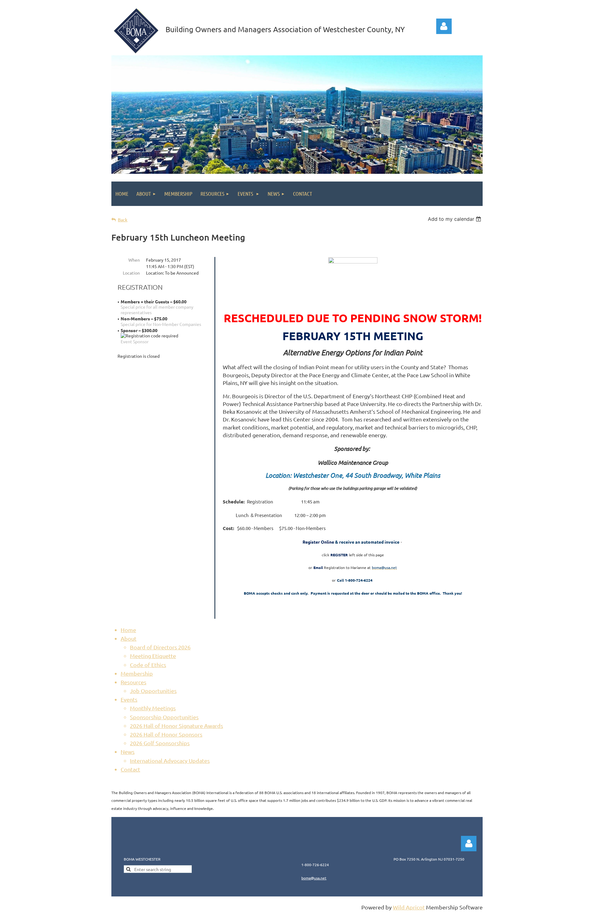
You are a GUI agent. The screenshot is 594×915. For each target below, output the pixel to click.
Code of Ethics (148, 664)
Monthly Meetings (153, 708)
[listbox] (455, 219)
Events (129, 699)
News (128, 751)
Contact (130, 769)
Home (128, 629)
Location (131, 273)
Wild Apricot (409, 907)
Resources (133, 682)
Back (122, 220)
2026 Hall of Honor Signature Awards (176, 725)
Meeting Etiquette (153, 655)
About (128, 638)
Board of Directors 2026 (160, 647)
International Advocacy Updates (170, 760)
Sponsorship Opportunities (164, 717)
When (134, 260)
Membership (137, 673)
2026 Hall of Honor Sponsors (166, 734)
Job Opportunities (153, 690)
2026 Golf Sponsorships (160, 743)
